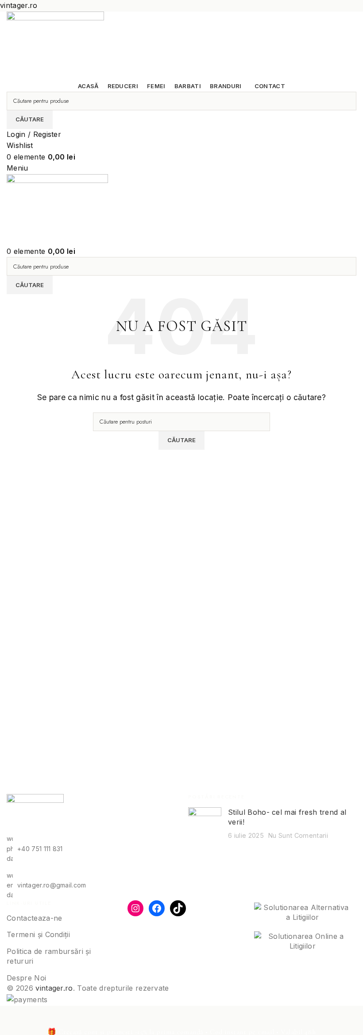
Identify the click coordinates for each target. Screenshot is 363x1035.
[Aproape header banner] (11, 1017)
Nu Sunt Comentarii (298, 835)
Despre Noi (26, 977)
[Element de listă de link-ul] (91, 849)
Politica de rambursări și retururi (49, 956)
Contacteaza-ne (34, 918)
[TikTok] (178, 908)
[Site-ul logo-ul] (55, 45)
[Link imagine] (35, 813)
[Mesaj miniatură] (204, 823)
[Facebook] (157, 908)
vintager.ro (54, 988)
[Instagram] (135, 908)
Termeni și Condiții (38, 934)
